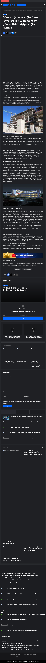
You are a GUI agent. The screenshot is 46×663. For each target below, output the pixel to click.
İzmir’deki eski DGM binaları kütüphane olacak (11, 542)
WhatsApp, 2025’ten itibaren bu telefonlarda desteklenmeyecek (22, 604)
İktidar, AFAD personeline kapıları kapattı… (19, 427)
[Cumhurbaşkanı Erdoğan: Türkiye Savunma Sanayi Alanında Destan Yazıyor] (6, 418)
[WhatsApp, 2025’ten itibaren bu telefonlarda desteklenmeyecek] (4, 606)
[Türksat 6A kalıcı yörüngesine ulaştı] (4, 590)
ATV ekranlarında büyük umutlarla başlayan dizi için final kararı (9, 363)
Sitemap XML (12, 654)
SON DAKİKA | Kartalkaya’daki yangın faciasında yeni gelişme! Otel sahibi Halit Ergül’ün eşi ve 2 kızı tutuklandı (37, 364)
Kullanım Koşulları (31, 661)
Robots (21, 654)
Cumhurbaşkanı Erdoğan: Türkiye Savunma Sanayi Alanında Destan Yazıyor (26, 416)
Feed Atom (29, 654)
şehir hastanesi (27, 269)
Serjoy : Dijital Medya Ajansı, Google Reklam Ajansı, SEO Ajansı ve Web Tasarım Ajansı (33, 452)
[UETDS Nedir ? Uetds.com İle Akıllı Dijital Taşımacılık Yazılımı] (12, 551)
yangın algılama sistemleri (23, 657)
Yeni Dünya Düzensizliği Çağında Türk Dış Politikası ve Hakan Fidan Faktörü (33, 548)
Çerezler (23, 661)
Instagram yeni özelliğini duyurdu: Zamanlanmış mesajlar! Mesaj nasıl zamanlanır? (26, 599)
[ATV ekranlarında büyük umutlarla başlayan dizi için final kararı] (9, 354)
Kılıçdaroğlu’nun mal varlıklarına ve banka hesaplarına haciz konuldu (25, 432)
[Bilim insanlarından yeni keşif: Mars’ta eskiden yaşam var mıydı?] (4, 595)
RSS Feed (17, 654)
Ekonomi (9, 10)
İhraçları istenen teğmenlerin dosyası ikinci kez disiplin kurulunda (24, 438)
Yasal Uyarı (37, 661)
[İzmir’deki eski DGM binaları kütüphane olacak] (12, 495)
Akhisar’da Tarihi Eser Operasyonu (21, 362)
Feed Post (34, 654)
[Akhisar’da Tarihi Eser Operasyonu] (23, 354)
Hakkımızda (9, 661)
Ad (3, 391)
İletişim (13, 661)
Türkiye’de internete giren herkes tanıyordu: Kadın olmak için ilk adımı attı (15, 290)
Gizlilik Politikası (18, 661)
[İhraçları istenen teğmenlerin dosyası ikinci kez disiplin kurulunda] (6, 439)
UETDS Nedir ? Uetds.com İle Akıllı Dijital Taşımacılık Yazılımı (12, 559)
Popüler (8, 412)
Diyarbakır (18, 269)
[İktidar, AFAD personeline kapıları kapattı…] (6, 429)
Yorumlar (37, 412)
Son (23, 412)
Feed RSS (25, 654)
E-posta (4, 396)
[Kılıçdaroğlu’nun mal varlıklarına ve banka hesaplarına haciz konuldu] (6, 434)
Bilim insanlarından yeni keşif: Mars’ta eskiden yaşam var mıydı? (22, 593)
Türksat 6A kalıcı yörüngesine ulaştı (16, 588)
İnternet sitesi (26, 396)
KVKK (26, 661)
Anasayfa (5, 10)
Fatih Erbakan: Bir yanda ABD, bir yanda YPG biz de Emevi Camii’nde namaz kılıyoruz (26, 614)
